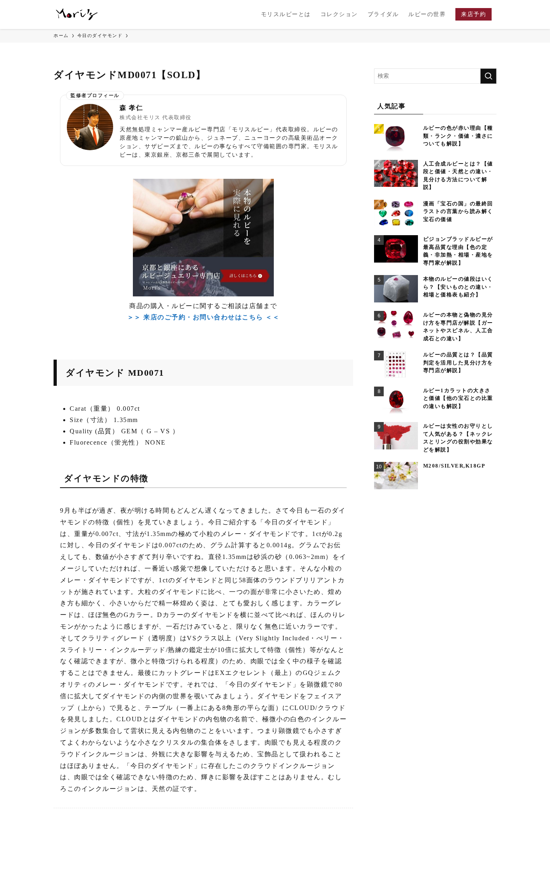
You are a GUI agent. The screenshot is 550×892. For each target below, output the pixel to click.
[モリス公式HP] (77, 14)
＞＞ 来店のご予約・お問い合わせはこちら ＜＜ (203, 317)
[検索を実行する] (488, 76)
